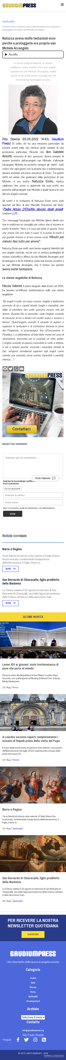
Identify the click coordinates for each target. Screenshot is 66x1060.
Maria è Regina (12, 549)
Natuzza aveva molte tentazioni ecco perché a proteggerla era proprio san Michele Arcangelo (29, 43)
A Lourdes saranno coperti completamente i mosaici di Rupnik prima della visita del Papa (31, 739)
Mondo (15, 759)
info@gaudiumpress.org (33, 1030)
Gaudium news (9, 26)
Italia (33, 982)
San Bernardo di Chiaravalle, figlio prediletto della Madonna (30, 581)
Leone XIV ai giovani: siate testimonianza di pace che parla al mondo (30, 666)
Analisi (33, 978)
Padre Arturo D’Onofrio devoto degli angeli (33, 209)
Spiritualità (8, 22)
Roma (15, 687)
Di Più (8, 569)
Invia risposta (42, 478)
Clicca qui (33, 934)
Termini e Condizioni (54, 1055)
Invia (12, 513)
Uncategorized (33, 1001)
